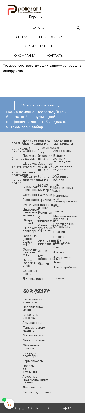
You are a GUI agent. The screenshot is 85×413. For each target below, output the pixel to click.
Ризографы (29, 200)
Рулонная (44, 213)
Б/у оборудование (44, 257)
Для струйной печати (44, 167)
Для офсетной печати (60, 177)
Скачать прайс (18, 182)
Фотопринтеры (29, 205)
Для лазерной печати (44, 156)
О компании (24, 55)
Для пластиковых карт (60, 188)
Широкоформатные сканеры (29, 165)
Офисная (44, 200)
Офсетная (44, 230)
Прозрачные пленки (44, 206)
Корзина (36, 16)
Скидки (43, 264)
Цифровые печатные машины (29, 213)
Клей (57, 206)
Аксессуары (60, 151)
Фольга (58, 252)
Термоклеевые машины (29, 329)
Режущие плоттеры (29, 355)
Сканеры (29, 151)
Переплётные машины (29, 309)
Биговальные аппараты (29, 301)
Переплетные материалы (60, 226)
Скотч (58, 247)
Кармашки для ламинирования (60, 199)
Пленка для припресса (60, 240)
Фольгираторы (29, 340)
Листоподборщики (29, 392)
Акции (42, 251)
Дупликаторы (29, 279)
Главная (18, 143)
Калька (43, 185)
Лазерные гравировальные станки (29, 380)
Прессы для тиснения (29, 369)
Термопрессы (29, 361)
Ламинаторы (29, 323)
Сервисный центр (39, 46)
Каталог (39, 28)
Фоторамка (60, 257)
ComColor (29, 195)
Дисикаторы (29, 387)
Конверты (44, 190)
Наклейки (44, 195)
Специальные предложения (39, 37)
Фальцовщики (29, 335)
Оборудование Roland (29, 222)
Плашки (59, 232)
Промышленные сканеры (29, 157)
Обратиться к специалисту (40, 105)
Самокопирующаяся (44, 225)
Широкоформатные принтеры (29, 230)
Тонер (58, 262)
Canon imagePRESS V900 (29, 263)
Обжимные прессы (29, 347)
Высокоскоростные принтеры (29, 188)
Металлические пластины (60, 218)
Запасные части (29, 272)
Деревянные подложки (60, 168)
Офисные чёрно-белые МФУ (29, 240)
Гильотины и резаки (29, 316)
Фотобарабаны (60, 267)
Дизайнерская (44, 148)
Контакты (54, 55)
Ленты (58, 211)
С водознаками (44, 219)
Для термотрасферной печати (44, 177)
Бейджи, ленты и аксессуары (60, 159)
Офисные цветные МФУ (29, 252)
